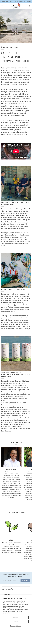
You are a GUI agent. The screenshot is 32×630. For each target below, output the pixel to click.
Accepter (15, 617)
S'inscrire (25, 580)
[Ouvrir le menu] (3, 6)
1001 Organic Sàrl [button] (7, 589)
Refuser (16, 622)
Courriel (5, 582)
